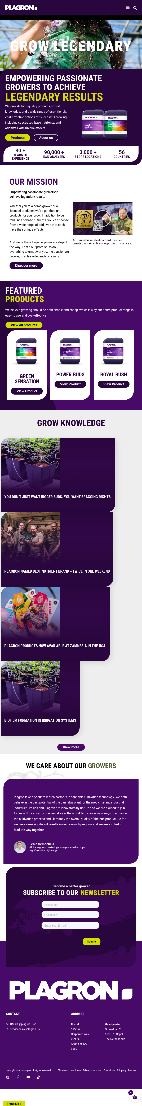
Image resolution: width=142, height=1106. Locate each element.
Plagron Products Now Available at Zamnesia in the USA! (55, 646)
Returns (131, 1070)
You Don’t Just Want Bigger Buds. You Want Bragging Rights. (58, 497)
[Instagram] (8, 1077)
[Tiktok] (38, 1077)
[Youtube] (28, 1077)
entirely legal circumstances (112, 243)
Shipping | (122, 1070)
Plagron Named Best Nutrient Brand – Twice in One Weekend (57, 571)
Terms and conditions (69, 1070)
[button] (128, 8)
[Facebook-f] (18, 1077)
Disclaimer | (110, 1070)
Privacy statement (92, 1070)
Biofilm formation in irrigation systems (40, 720)
